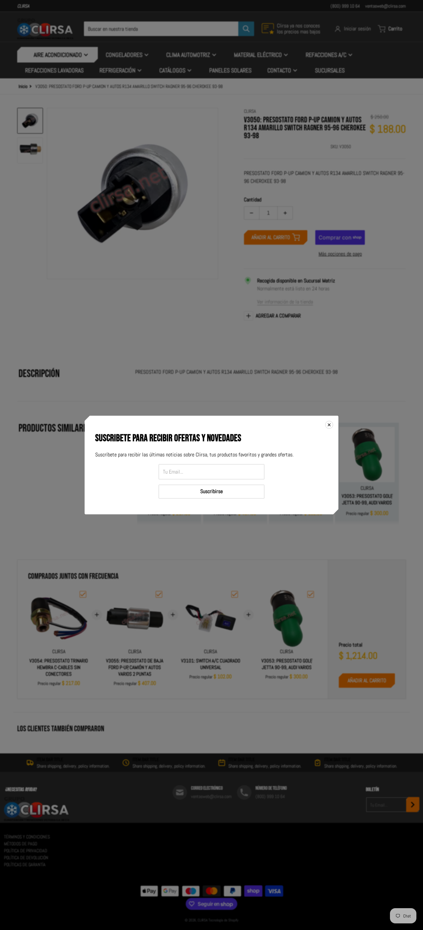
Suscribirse (211, 491)
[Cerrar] (329, 425)
